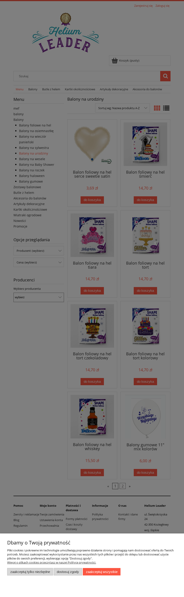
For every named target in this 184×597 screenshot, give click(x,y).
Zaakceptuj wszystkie (102, 572)
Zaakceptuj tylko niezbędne (30, 572)
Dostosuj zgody (68, 572)
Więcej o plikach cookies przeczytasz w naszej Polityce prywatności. (51, 562)
